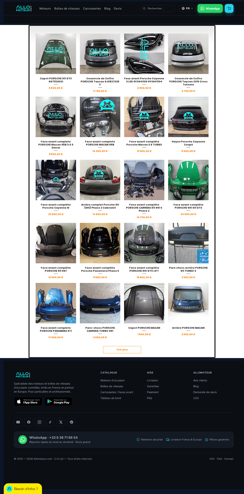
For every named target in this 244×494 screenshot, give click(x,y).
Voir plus (122, 349)
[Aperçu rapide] (56, 54)
